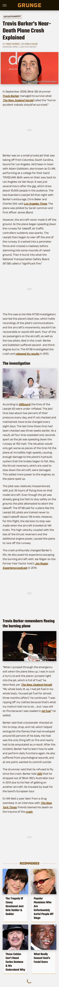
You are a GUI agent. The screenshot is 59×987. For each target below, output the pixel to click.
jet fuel (46, 711)
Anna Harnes (13, 44)
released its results (27, 353)
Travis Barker (11, 95)
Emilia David (31, 44)
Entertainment (12, 16)
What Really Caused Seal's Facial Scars (42, 958)
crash (29, 811)
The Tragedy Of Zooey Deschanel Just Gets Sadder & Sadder (14, 906)
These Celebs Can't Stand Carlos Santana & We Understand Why (15, 962)
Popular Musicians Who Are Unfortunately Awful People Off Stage (43, 908)
